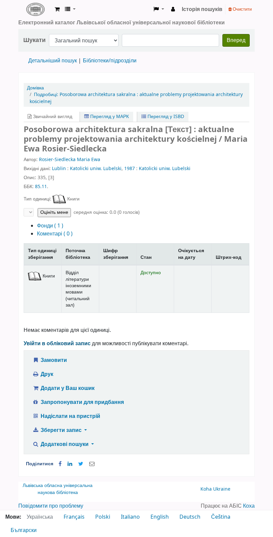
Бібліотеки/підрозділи (109, 61)
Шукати (34, 40)
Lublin (59, 168)
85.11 (41, 186)
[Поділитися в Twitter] (80, 464)
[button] (57, 9)
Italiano (130, 517)
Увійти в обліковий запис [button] (57, 344)
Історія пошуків (202, 9)
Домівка (35, 87)
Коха (249, 506)
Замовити (53, 360)
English (159, 517)
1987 (129, 168)
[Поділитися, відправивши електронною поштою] (92, 464)
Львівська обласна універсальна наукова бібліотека (58, 489)
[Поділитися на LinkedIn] (70, 464)
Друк (46, 374)
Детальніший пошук (52, 61)
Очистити (242, 9)
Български (24, 530)
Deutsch (189, 517)
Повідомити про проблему (50, 506)
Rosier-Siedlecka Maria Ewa (69, 159)
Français (74, 517)
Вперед (236, 40)
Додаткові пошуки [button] (64, 444)
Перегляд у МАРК (109, 116)
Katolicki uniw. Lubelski (96, 168)
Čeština (220, 517)
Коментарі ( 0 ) (55, 234)
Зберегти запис (61, 430)
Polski (102, 517)
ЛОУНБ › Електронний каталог (35, 9)
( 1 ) (50, 226)
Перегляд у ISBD (165, 116)
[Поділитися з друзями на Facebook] (60, 464)
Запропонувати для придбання (81, 402)
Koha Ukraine (215, 489)
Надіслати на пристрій (69, 416)
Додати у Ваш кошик (67, 388)
